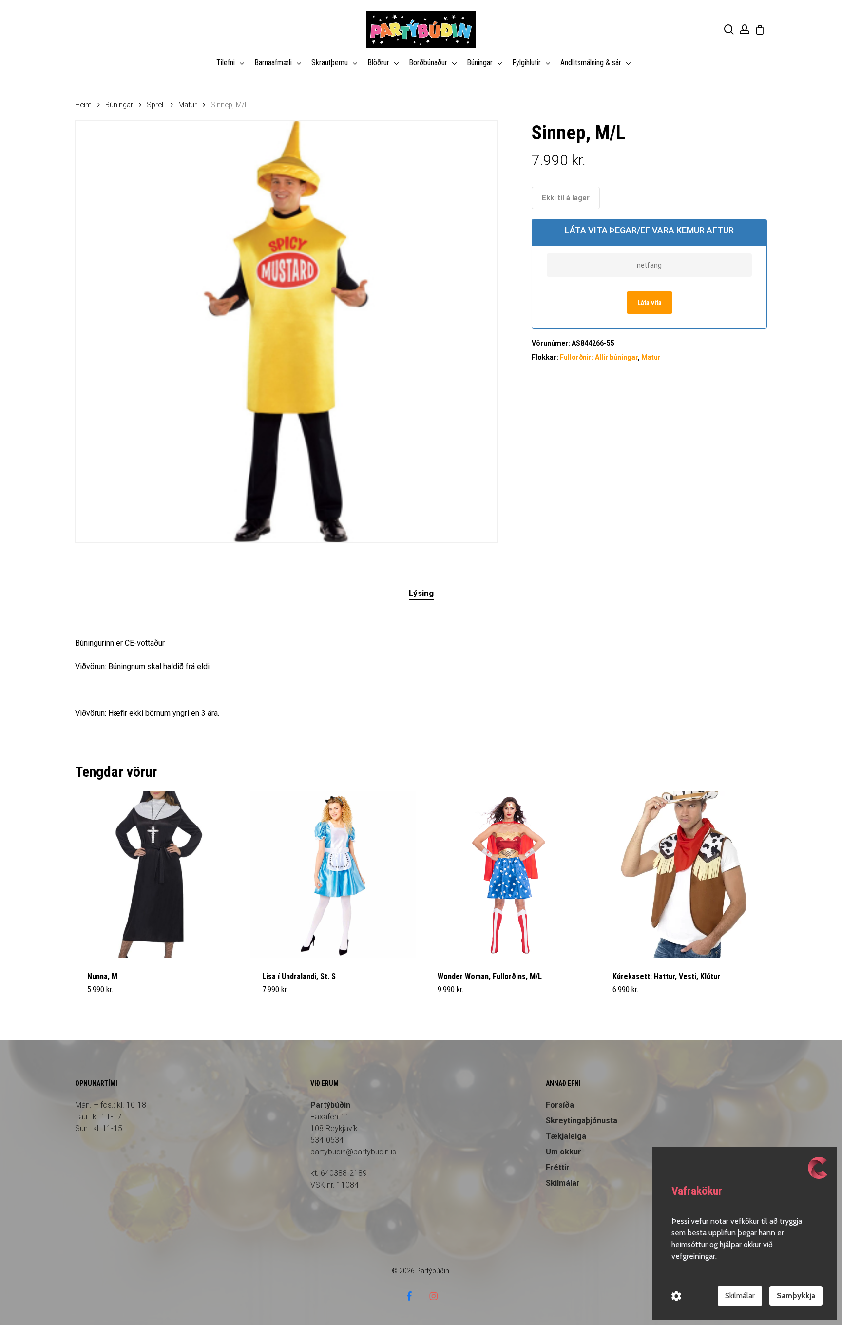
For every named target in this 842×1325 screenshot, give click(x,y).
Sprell (156, 104)
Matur (187, 104)
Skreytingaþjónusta (581, 1120)
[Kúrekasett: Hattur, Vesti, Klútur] (683, 874)
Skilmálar (740, 1295)
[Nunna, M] (158, 874)
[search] (729, 29)
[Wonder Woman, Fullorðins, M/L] (508, 874)
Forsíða (560, 1105)
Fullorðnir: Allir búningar (599, 357)
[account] (744, 29)
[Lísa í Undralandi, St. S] (333, 874)
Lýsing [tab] (421, 593)
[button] (110, 995)
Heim (83, 104)
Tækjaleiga (566, 1136)
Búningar (119, 104)
